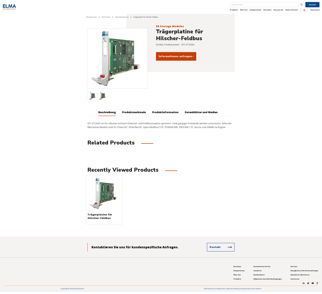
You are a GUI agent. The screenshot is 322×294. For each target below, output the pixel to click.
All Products (106, 17)
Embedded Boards (122, 17)
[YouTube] (313, 283)
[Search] (267, 4)
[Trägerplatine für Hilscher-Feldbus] (104, 193)
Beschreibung (107, 112)
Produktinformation (165, 112)
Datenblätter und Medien (201, 112)
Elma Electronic (91, 17)
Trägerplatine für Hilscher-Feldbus (100, 216)
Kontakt (312, 5)
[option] (117, 58)
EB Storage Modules (170, 26)
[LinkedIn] (304, 283)
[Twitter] (308, 283)
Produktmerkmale (134, 112)
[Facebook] (317, 283)
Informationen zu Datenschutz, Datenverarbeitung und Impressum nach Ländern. (232, 289)
